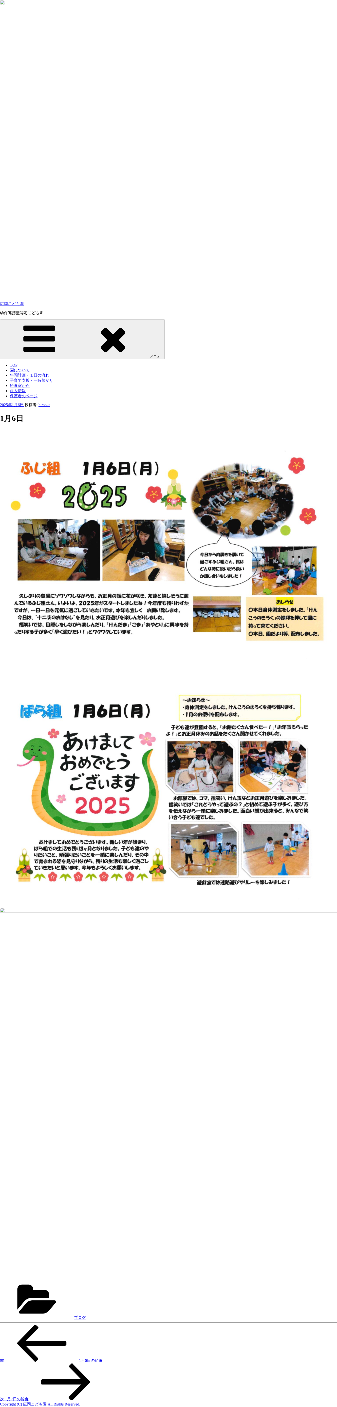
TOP (14, 365)
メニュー (156, 356)
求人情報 (18, 391)
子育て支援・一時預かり (31, 380)
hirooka (44, 405)
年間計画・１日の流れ (29, 375)
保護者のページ (23, 396)
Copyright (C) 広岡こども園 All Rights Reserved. (40, 1404)
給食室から (20, 385)
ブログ (80, 1317)
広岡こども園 (12, 304)
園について (20, 370)
